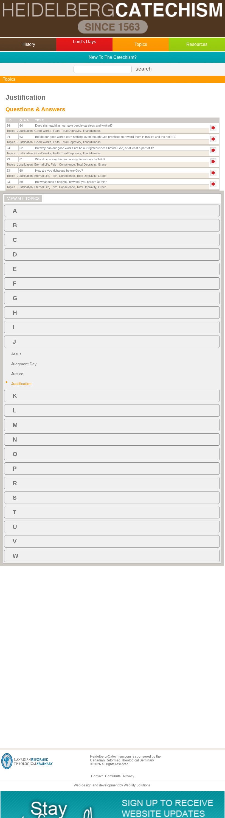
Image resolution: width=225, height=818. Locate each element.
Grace (102, 164)
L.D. (9, 120)
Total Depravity (71, 130)
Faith (56, 130)
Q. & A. (24, 120)
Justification (25, 130)
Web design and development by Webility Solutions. (112, 785)
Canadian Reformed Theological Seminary (122, 760)
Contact (97, 776)
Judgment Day (23, 364)
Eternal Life (41, 164)
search (144, 69)
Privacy (128, 776)
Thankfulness (92, 130)
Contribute (113, 776)
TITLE (39, 120)
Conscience (67, 164)
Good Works (42, 130)
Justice (17, 374)
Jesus (16, 354)
